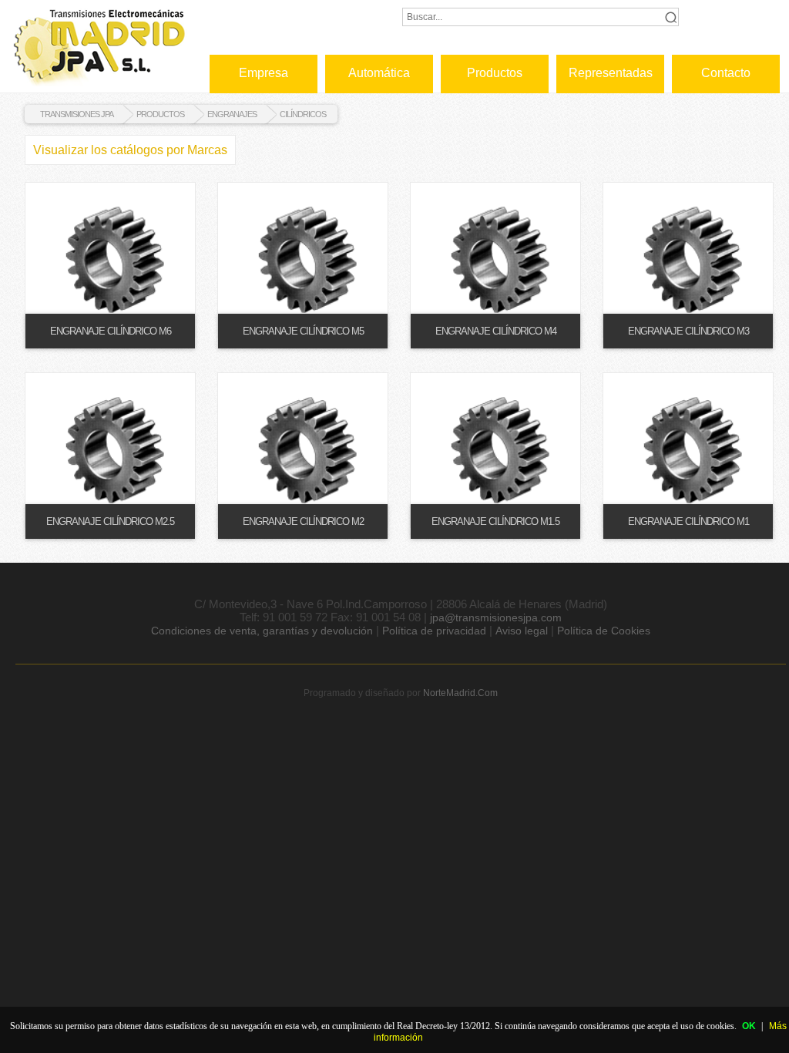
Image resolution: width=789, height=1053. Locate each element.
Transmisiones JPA (76, 114)
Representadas (611, 72)
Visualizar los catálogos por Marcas (130, 149)
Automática (379, 72)
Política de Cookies (603, 630)
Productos (494, 72)
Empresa (263, 72)
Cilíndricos (303, 114)
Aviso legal (521, 630)
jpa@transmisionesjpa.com (496, 617)
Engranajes (232, 114)
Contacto (725, 72)
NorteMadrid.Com (460, 693)
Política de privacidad (434, 630)
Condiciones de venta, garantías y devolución (262, 630)
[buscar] (670, 17)
